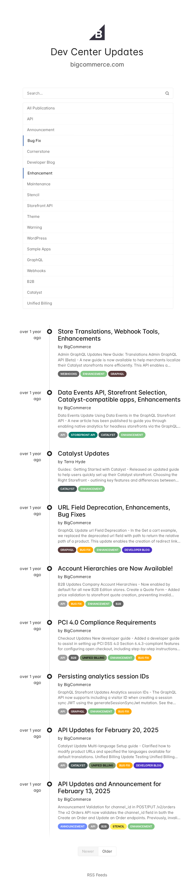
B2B (30, 281)
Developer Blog (41, 162)
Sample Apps (39, 249)
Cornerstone (38, 151)
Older (107, 851)
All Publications (41, 108)
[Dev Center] (97, 33)
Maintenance (39, 184)
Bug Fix (34, 140)
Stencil (33, 194)
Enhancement (40, 173)
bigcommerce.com (97, 64)
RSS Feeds (97, 874)
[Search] (167, 93)
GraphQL (35, 259)
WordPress (37, 238)
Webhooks (36, 270)
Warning (34, 227)
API (30, 118)
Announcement (40, 129)
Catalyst (34, 292)
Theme (33, 216)
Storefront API (40, 205)
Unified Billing (39, 303)
